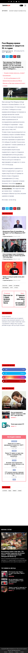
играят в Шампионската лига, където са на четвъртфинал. (13, 186)
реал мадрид (5, 287)
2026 (14, 479)
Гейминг (14, 490)
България (14, 441)
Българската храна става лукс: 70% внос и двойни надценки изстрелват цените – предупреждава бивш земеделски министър (13, 554)
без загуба (5, 285)
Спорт (11, 287)
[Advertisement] (14, 28)
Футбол (9, 52)
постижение (16, 285)
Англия (24, 10)
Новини (10, 285)
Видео (10, 490)
